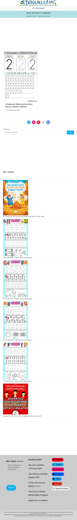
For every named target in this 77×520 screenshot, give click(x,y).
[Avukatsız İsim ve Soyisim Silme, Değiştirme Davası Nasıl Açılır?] (15, 399)
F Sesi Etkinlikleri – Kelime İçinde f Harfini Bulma (17, 381)
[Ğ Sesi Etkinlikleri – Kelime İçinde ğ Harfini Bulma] (15, 279)
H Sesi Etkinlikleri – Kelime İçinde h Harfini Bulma (17, 257)
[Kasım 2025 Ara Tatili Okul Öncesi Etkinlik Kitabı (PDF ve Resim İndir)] (15, 197)
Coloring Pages (35, 468)
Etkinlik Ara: (6, 129)
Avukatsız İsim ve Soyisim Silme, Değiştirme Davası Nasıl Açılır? (22, 416)
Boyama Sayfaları (36, 465)
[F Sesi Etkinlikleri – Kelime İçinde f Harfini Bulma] (15, 361)
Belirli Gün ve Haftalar (38, 500)
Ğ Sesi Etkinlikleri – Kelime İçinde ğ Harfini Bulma (17, 299)
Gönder (11, 487)
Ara (70, 132)
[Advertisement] (38, 32)
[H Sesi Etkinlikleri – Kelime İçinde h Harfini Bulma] (15, 237)
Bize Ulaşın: (14, 461)
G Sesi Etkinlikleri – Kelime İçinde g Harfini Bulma (17, 340)
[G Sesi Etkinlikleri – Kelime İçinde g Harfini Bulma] (15, 320)
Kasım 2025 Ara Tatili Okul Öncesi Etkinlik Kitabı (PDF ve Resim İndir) (23, 216)
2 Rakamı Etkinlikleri (13, 110)
